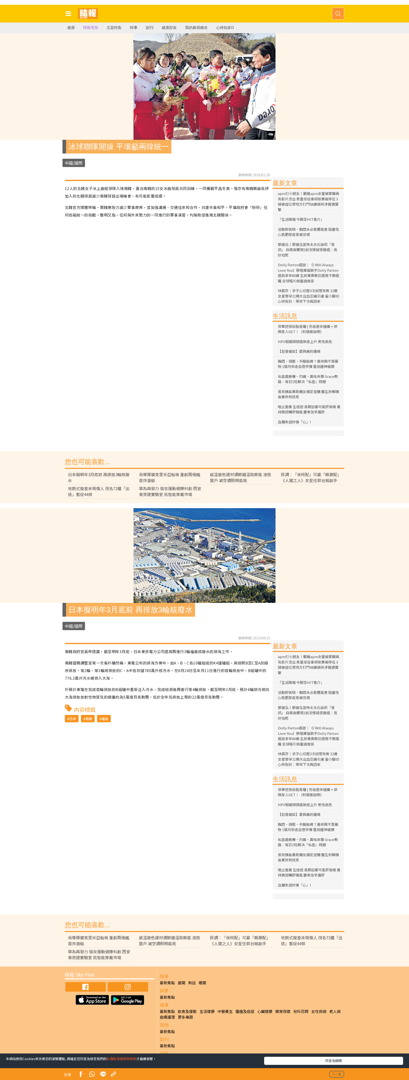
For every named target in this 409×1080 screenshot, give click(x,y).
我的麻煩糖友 (196, 28)
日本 (72, 718)
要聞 (181, 982)
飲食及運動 (187, 1011)
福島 (104, 718)
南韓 (88, 718)
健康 (71, 28)
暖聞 (202, 982)
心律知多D (225, 28)
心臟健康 (264, 1011)
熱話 (192, 982)
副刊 (149, 28)
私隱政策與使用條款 (121, 1058)
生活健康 (207, 1011)
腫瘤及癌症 (245, 1011)
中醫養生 (225, 1011)
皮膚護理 (167, 1017)
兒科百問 (300, 1011)
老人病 (335, 1011)
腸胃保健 (282, 1011)
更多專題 (185, 1017)
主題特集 (114, 28)
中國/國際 (74, 163)
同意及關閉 (333, 1060)
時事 (134, 28)
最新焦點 (167, 982)
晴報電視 (90, 28)
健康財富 (169, 28)
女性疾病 (318, 1011)
